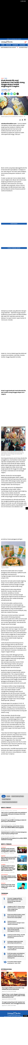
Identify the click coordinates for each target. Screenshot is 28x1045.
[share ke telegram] (11, 94)
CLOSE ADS (23, 1)
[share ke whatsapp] (8, 94)
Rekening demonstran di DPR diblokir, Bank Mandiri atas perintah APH (9, 859)
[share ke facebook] (2, 94)
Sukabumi (15, 45)
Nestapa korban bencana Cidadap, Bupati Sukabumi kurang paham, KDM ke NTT (8, 850)
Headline (8, 45)
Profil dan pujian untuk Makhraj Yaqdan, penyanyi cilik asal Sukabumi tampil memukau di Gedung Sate (15, 956)
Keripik (8, 796)
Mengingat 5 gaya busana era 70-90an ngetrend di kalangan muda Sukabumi (15, 948)
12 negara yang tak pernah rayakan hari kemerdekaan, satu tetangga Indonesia (13, 1002)
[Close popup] (27, 508)
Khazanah (22, 45)
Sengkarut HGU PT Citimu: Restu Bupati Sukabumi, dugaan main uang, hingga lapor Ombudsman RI (8, 868)
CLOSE (25, 1015)
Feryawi (3, 89)
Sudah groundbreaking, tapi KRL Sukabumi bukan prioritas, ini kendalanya (16, 936)
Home (2, 45)
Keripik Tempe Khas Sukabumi (9, 802)
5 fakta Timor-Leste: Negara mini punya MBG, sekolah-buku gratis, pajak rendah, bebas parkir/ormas (13, 996)
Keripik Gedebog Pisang (17, 796)
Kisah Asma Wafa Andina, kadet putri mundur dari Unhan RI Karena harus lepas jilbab (16, 916)
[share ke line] (14, 94)
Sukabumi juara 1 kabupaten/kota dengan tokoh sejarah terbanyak (15, 923)
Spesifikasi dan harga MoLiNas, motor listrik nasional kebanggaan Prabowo (15, 929)
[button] (20, 120)
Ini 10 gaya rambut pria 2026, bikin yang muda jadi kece (15, 942)
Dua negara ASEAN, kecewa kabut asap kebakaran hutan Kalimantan (9, 877)
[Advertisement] (14, 20)
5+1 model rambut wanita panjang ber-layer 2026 (14, 962)
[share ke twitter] (5, 94)
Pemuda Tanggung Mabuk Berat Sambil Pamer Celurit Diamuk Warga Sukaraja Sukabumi (14, 900)
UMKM (5, 78)
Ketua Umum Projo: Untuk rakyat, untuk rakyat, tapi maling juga (8, 886)
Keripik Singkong (6, 799)
